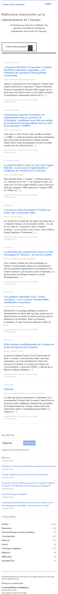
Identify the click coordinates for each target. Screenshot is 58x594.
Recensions (7, 528)
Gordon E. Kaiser (39, 393)
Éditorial (9, 384)
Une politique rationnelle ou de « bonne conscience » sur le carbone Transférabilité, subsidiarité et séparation (26, 299)
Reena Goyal (17, 79)
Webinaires (7, 556)
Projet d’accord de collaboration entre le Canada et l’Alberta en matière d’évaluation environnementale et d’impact (28, 484)
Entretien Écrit (8, 560)
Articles (8, 205)
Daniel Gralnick (17, 351)
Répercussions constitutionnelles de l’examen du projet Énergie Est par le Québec (29, 345)
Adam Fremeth (17, 259)
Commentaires (11, 62)
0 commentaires (10, 102)
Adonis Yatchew (17, 306)
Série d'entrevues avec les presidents (18, 532)
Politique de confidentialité (12, 583)
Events (5, 544)
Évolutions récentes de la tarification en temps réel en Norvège (29, 465)
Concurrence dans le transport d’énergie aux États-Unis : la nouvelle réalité (27, 211)
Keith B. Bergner (17, 175)
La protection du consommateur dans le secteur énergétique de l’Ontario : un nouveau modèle (29, 253)
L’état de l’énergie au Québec (14, 493)
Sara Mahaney (16, 130)
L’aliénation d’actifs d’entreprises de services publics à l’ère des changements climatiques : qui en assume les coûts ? (28, 504)
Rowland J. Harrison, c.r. (21, 393)
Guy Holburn (31, 259)
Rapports (6, 552)
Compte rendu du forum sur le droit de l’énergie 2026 (25, 474)
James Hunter (29, 79)
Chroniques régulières (11, 548)
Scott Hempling (17, 217)
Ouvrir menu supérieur (13, 4)
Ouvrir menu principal (16, 46)
